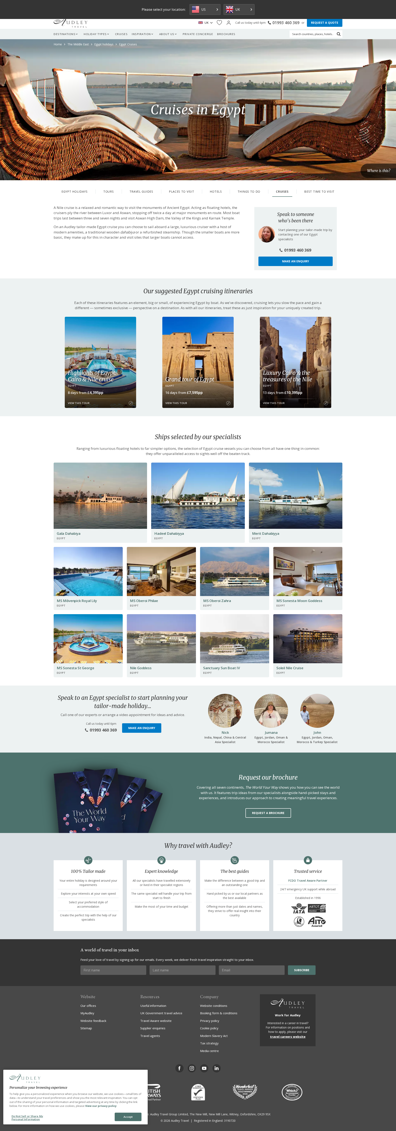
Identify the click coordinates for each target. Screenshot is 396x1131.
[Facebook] (179, 1068)
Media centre (209, 1051)
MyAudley (87, 1013)
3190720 (230, 1121)
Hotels (216, 191)
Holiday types (95, 34)
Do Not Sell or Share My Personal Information (27, 1117)
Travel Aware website (156, 1021)
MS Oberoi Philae (144, 600)
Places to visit (181, 191)
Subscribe (301, 970)
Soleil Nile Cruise (289, 668)
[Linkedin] (216, 1068)
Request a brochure (268, 813)
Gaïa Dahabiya (68, 533)
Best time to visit (319, 191)
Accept (128, 1117)
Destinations (64, 34)
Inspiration (141, 34)
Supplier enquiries (152, 1028)
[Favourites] (219, 22)
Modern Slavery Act (214, 1036)
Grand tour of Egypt (189, 379)
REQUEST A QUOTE (324, 23)
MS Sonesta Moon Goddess (299, 600)
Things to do (249, 191)
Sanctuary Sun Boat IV (221, 668)
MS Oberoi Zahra (217, 600)
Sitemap (86, 1028)
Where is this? (378, 170)
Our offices (88, 1006)
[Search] (338, 34)
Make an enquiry (295, 261)
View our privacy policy (101, 1106)
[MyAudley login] (228, 22)
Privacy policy (209, 1021)
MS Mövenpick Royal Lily (77, 600)
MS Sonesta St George (75, 668)
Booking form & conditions (218, 1013)
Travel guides (141, 191)
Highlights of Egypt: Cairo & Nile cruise (92, 376)
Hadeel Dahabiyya (169, 533)
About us (166, 34)
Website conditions (213, 1006)
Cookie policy (209, 1028)
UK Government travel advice (161, 1013)
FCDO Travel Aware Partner (307, 880)
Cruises (121, 34)
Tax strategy (209, 1043)
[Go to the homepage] (70, 23)
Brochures (226, 34)
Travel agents (150, 1036)
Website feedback (93, 1021)
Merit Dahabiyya (265, 533)
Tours (108, 191)
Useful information (153, 1006)
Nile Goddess (141, 668)
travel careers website (287, 1036)
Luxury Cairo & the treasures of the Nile (287, 376)
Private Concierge (198, 34)
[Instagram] (192, 1068)
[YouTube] (204, 1068)
